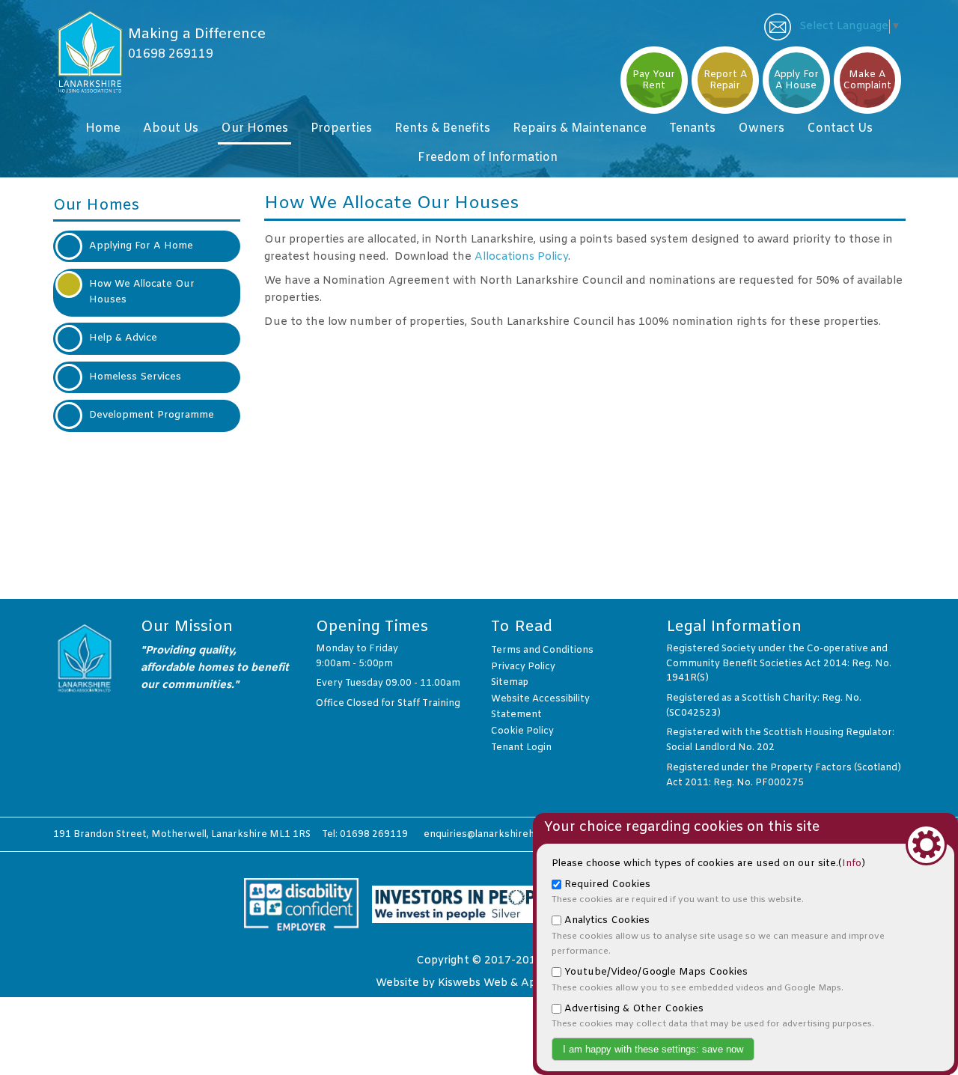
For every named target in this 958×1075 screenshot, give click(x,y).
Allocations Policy (521, 257)
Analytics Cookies (718, 935)
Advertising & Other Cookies (713, 1016)
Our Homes (96, 205)
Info (851, 863)
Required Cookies (678, 892)
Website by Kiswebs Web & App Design (479, 983)
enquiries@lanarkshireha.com (493, 835)
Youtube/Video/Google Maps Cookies (697, 980)
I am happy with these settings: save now (653, 1049)
